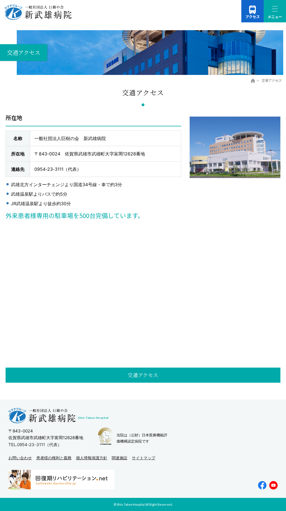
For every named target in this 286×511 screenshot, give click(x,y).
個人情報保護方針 (91, 457)
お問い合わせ (20, 457)
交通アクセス (143, 374)
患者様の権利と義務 (54, 457)
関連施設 (119, 457)
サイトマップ (143, 457)
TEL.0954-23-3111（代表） (35, 444)
